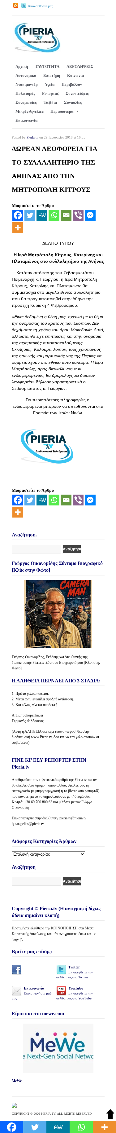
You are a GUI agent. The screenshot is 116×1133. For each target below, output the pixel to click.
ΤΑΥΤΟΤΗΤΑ (47, 66)
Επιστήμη (51, 75)
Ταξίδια (50, 102)
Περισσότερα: (62, 111)
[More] (17, 227)
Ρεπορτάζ (50, 93)
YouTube (74, 993)
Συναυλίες (73, 102)
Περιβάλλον (72, 84)
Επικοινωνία (26, 120)
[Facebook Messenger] (90, 215)
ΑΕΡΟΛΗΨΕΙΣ (80, 66)
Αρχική (21, 66)
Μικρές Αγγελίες (29, 111)
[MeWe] (42, 215)
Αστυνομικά (25, 75)
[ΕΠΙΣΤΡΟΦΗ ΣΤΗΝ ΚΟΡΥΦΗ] (110, 1118)
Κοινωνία (75, 75)
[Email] (66, 215)
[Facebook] (17, 215)
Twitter (74, 972)
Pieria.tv (32, 137)
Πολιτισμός (25, 93)
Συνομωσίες (26, 102)
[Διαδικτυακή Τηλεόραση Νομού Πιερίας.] (37, 51)
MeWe (17, 1081)
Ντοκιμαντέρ (26, 84)
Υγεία (49, 84)
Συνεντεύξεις (77, 93)
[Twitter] (29, 215)
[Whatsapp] (54, 215)
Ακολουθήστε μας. (41, 6)
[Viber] (78, 215)
